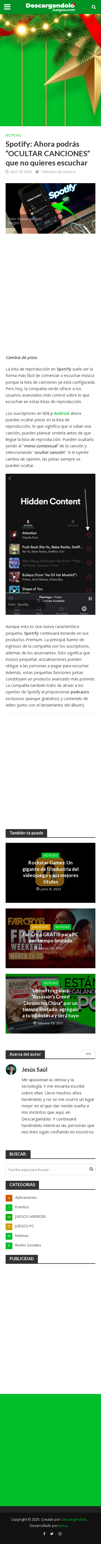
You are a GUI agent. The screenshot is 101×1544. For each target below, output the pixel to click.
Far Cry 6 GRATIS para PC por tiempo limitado (50, 937)
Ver (88, 1054)
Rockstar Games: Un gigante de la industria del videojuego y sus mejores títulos (50, 872)
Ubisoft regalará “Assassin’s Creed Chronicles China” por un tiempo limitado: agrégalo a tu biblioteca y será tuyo (50, 1003)
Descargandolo (73, 1519)
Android (61, 413)
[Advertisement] (50, 70)
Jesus (63, 1525)
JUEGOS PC (40, 927)
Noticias (13, 135)
